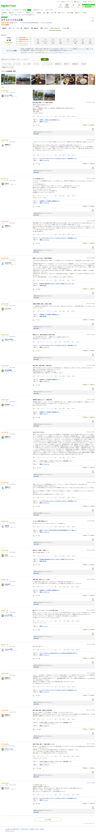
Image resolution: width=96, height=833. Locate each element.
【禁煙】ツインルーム (43, 121)
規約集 (37, 829)
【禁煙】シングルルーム (44, 160)
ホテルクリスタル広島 (12, 19)
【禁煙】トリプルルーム (44, 202)
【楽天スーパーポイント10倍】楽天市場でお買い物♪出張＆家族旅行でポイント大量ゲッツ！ (58, 530)
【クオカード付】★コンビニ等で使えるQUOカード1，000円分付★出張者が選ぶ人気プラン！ (58, 653)
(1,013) (55, 28)
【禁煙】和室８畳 (42, 316)
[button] (8, 79)
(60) (34, 28)
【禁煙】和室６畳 (42, 285)
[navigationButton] (92, 78)
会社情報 (8, 829)
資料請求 (42, 829)
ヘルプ (57, 1)
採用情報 (32, 829)
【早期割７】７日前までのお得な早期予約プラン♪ (49, 119)
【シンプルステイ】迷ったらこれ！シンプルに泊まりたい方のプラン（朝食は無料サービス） (58, 158)
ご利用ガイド (63, 1)
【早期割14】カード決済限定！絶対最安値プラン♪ (49, 201)
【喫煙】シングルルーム (44, 347)
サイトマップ (70, 1)
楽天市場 (84, 1)
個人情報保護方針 (15, 829)
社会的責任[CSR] (25, 829)
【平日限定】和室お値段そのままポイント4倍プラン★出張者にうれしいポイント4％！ (56, 283)
